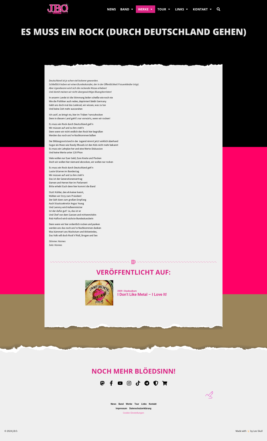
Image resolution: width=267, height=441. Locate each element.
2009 (119, 291)
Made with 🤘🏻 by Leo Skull (249, 431)
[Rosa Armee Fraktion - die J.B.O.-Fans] (155, 383)
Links (179, 9)
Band (124, 9)
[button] (218, 9)
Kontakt (200, 9)
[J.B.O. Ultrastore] (164, 383)
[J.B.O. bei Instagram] (129, 383)
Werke (143, 9)
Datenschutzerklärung (140, 408)
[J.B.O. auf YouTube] (120, 383)
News (111, 9)
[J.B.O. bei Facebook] (111, 383)
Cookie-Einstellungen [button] (133, 413)
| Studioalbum (129, 291)
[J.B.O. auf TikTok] (137, 383)
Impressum (121, 408)
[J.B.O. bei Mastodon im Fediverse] (102, 383)
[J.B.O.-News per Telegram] (146, 383)
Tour (161, 9)
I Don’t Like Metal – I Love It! (142, 294)
